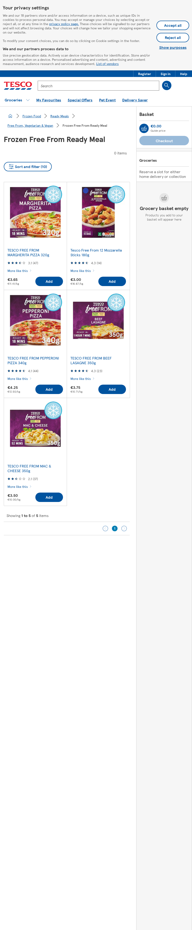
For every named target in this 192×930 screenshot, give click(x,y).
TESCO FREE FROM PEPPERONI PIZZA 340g (33, 360)
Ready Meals (59, 116)
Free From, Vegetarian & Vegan (30, 125)
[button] (144, 73)
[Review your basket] (144, 128)
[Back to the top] (98, 547)
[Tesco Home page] (18, 85)
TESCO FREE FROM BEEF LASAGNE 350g (91, 360)
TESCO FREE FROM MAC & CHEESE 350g (29, 468)
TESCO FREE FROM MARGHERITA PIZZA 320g (28, 252)
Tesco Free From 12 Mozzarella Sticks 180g (96, 252)
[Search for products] (166, 85)
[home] (10, 116)
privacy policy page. (64, 23)
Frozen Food (31, 116)
